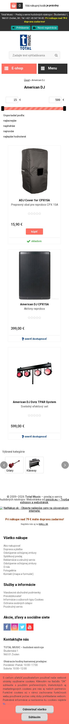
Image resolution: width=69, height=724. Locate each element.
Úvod (27, 80)
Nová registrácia (47, 27)
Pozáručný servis (13, 606)
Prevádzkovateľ (12, 596)
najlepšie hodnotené (14, 136)
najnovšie (8, 131)
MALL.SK (43, 524)
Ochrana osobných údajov (18, 603)
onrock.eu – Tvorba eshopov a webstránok (44, 501)
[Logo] (34, 42)
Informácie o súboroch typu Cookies (24, 599)
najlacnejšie (9, 120)
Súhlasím (34, 717)
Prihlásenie (22, 27)
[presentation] (4, 465)
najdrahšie (9, 126)
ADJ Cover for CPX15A (34, 200)
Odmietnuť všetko (35, 709)
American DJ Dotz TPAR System (34, 402)
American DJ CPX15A (34, 304)
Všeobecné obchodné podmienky (22, 592)
